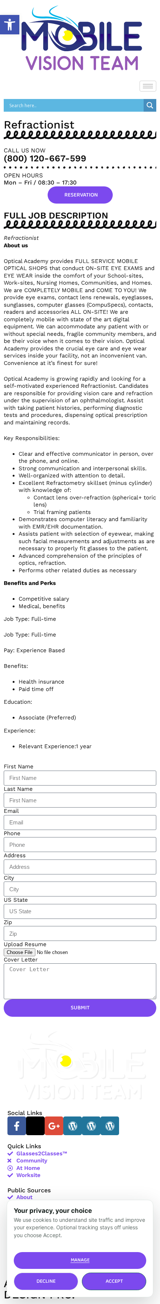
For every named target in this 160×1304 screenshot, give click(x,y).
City (9, 877)
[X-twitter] (35, 1125)
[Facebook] (16, 1125)
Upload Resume (25, 944)
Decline (45, 1281)
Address (15, 855)
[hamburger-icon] (148, 86)
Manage (80, 1260)
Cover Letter (21, 959)
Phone (12, 833)
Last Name (18, 789)
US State (16, 899)
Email (11, 811)
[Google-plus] (54, 1125)
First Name (18, 766)
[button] (9, 24)
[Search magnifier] (150, 105)
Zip (8, 922)
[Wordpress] (72, 1125)
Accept (114, 1281)
